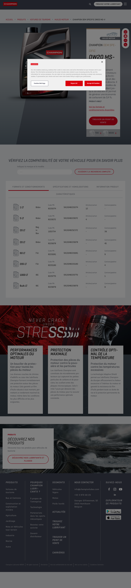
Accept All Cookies (93, 83)
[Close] (102, 62)
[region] (66, 75)
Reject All (74, 83)
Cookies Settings (39, 83)
